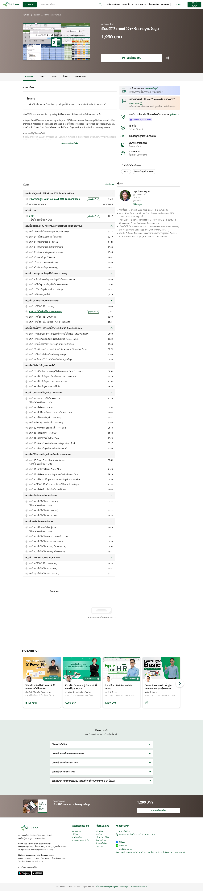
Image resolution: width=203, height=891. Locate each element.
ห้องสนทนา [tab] (67, 76)
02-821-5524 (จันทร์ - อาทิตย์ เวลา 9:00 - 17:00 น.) (137, 834)
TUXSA (75, 834)
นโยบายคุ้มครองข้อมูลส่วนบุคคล (107, 886)
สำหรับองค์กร (154, 4)
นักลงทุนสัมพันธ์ (101, 843)
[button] (126, 171)
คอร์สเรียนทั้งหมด (113, 4)
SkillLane (122, 842)
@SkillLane (123, 845)
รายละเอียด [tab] (29, 76)
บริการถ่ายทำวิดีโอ (102, 837)
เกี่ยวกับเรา (100, 831)
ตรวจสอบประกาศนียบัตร (80, 840)
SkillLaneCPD (140, 4)
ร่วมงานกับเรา (101, 840)
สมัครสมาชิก (194, 4)
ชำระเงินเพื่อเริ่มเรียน (131, 58)
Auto (74, 58)
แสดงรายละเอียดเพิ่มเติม (69, 143)
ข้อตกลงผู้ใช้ (124, 886)
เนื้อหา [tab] (42, 76)
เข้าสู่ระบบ (179, 4)
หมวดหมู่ (28, 4)
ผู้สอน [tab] (54, 76)
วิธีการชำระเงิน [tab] (80, 76)
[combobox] (71, 4)
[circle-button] (180, 683)
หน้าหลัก (26, 14)
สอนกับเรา (165, 4)
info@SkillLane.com (126, 849)
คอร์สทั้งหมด (76, 831)
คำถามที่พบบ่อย (124, 831)
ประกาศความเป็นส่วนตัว (139, 886)
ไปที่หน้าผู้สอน (138, 204)
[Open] (100, 4)
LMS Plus (99, 846)
